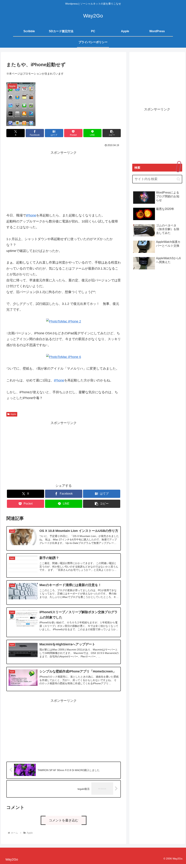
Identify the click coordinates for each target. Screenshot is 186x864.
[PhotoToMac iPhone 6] (63, 357)
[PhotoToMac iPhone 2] (63, 321)
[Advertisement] (63, 181)
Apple (13, 414)
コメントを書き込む (63, 820)
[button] (111, 133)
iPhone (31, 215)
